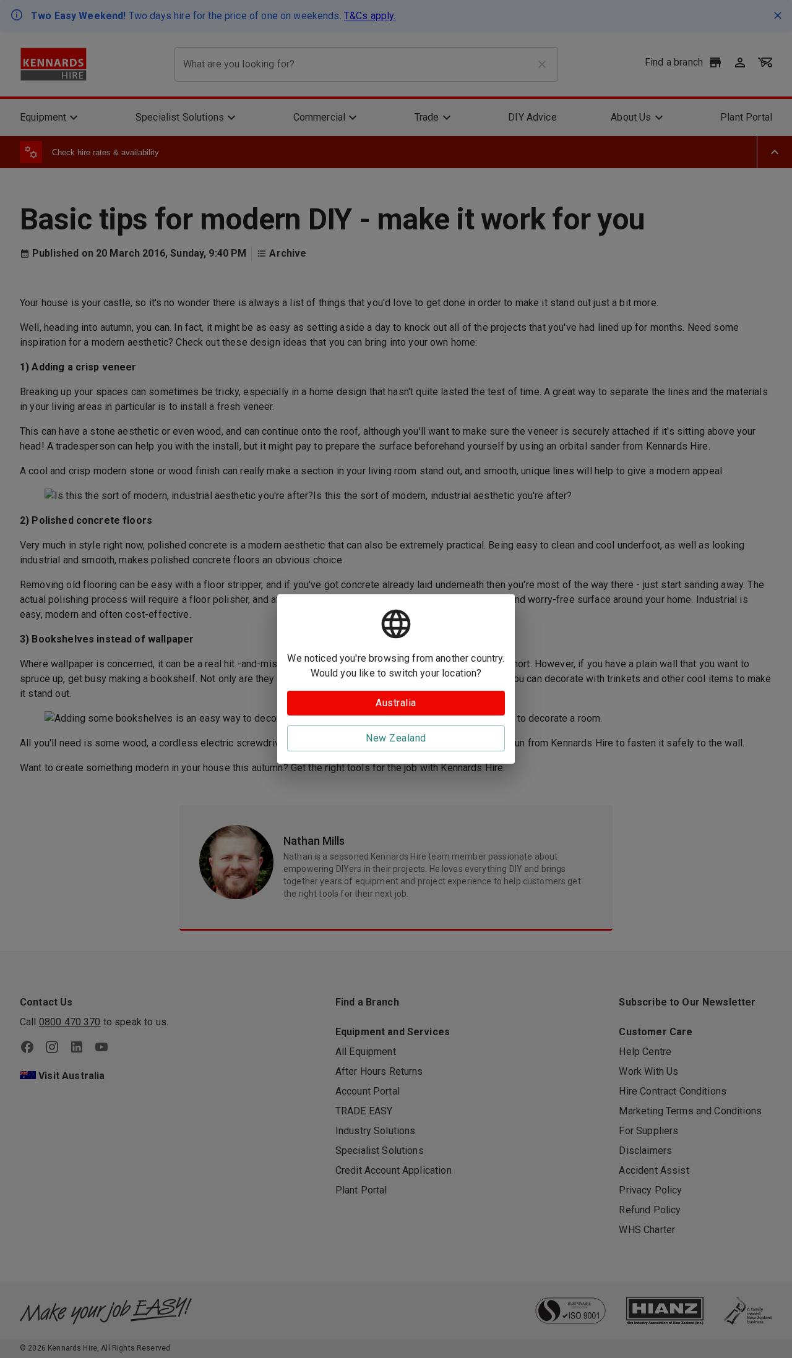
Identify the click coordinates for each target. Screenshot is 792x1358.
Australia (396, 703)
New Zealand (396, 738)
